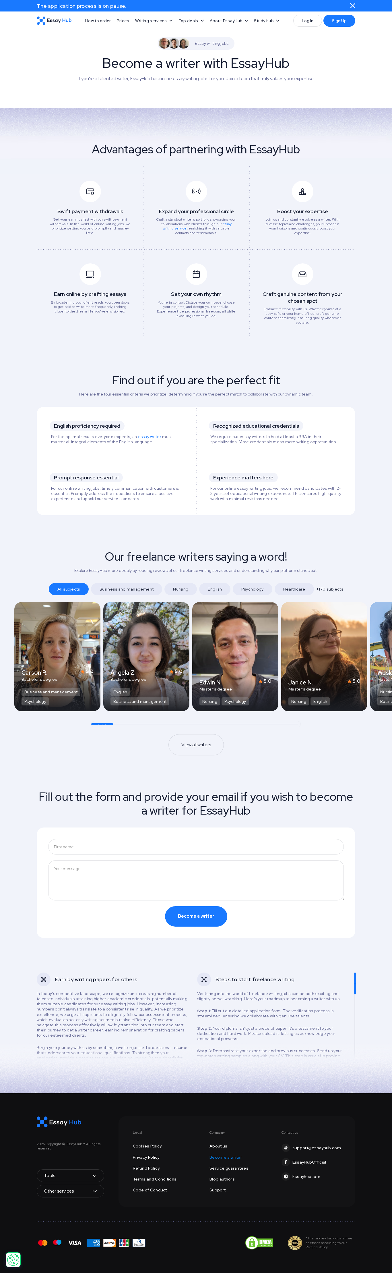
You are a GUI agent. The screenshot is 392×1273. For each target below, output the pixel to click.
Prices (123, 20)
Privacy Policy (146, 1157)
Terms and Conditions (154, 1179)
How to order (98, 20)
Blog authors (222, 1179)
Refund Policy (146, 1168)
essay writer (149, 436)
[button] (154, 20)
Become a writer (225, 1157)
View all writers (196, 745)
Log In (307, 20)
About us (218, 1146)
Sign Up (339, 20)
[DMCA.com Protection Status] (259, 1242)
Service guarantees (229, 1168)
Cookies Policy (147, 1146)
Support (217, 1190)
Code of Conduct (150, 1190)
